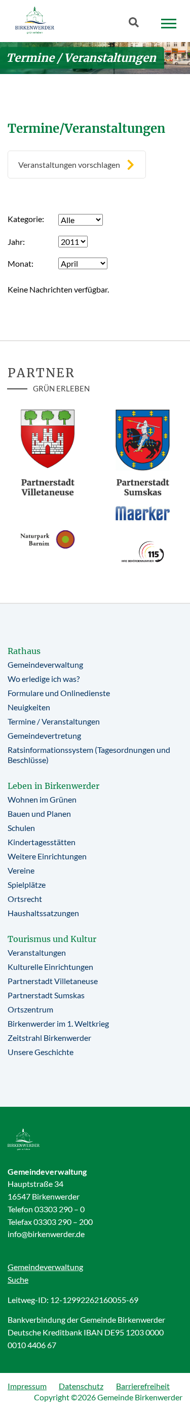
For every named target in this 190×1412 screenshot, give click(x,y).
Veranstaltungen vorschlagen (69, 164)
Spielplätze (27, 884)
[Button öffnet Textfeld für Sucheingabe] (137, 24)
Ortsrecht (25, 898)
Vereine (21, 870)
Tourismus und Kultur (52, 939)
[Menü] (168, 24)
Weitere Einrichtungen (47, 856)
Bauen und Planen (39, 813)
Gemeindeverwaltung (45, 664)
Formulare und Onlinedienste (59, 693)
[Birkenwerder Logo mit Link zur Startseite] (34, 20)
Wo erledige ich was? (44, 678)
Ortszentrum (30, 1009)
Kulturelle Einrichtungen (50, 966)
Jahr (15, 241)
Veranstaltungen (37, 952)
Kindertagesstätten (41, 842)
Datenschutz (81, 1386)
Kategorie (25, 219)
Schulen (21, 827)
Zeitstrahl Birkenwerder (49, 1037)
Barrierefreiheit (143, 1386)
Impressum (27, 1386)
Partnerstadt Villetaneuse (53, 981)
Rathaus (24, 651)
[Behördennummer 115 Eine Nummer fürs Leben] (143, 551)
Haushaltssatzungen (43, 913)
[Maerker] (143, 513)
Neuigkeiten (29, 707)
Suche (18, 1279)
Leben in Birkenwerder (53, 786)
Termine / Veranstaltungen (54, 721)
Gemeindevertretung (44, 735)
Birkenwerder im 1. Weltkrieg (58, 1023)
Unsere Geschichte (40, 1052)
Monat (19, 263)
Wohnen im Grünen (42, 799)
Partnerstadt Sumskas (46, 995)
